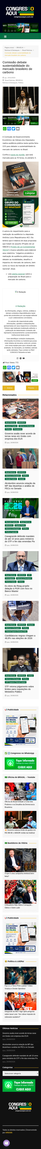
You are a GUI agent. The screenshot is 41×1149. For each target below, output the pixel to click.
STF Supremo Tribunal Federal (15, 682)
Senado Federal (11, 479)
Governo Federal (11, 426)
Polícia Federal (10, 582)
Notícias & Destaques (10, 83)
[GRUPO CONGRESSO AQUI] (21, 212)
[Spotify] (21, 358)
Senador (21, 479)
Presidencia (17, 429)
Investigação (10, 578)
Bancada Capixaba (12, 522)
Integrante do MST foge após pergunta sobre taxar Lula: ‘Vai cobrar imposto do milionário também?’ (20, 1014)
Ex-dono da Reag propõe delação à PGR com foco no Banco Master (18, 588)
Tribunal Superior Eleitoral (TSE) (16, 631)
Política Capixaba (11, 532)
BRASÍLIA (19, 80)
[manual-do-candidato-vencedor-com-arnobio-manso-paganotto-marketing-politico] (21, 179)
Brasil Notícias (10, 80)
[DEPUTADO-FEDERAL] (21, 27)
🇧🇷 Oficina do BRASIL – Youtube (20, 777)
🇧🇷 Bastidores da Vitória (16, 843)
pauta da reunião (18, 155)
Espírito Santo (20, 525)
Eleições (31, 625)
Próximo (31, 388)
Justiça (30, 675)
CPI (29, 575)
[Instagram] (17, 358)
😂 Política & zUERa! (14, 961)
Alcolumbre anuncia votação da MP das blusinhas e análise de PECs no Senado (20, 486)
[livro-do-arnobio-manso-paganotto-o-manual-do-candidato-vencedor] (21, 377)
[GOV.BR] (20, 730)
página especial (18, 274)
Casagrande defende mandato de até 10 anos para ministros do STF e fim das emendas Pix (20, 539)
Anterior (9, 388)
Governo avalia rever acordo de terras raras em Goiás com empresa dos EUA (20, 436)
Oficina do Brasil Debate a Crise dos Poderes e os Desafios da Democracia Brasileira (20, 804)
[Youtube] (24, 358)
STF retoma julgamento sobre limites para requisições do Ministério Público (19, 689)
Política (20, 83)
